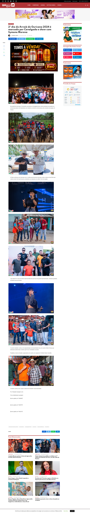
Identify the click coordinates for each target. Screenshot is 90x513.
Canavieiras (21, 426)
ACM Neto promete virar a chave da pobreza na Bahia (47, 499)
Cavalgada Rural (28, 426)
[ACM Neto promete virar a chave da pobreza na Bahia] (47, 489)
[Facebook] (4, 46)
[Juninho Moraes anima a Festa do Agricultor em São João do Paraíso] (20, 446)
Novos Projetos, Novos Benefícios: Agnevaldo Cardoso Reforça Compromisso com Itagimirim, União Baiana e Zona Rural (20, 500)
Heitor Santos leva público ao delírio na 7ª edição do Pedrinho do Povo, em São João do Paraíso (47, 457)
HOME (29, 5)
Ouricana (34, 426)
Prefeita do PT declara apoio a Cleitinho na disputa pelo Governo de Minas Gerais (46, 479)
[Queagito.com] (8, 5)
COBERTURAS (36, 5)
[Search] (87, 5)
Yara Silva (47, 426)
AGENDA (43, 5)
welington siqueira (15, 35)
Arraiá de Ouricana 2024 (13, 426)
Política (9, 476)
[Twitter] (4, 49)
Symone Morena (41, 426)
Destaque (37, 497)
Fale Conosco (74, 1)
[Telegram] (4, 55)
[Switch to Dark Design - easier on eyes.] (85, 5)
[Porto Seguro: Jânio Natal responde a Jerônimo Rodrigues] (20, 468)
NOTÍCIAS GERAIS (51, 5)
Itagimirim (10, 497)
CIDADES (59, 5)
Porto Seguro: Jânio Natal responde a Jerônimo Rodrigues (18, 479)
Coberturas (10, 454)
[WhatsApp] (4, 52)
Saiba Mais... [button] (66, 511)
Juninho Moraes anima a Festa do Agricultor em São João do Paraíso (20, 457)
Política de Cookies (67, 1)
